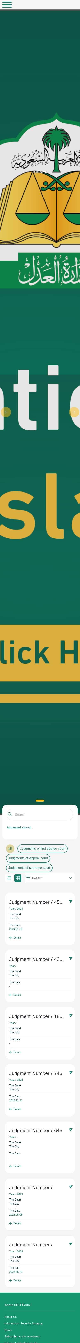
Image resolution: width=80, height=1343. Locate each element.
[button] (6, 412)
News (8, 1330)
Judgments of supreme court (29, 868)
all (10, 848)
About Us (11, 1317)
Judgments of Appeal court (28, 858)
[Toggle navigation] (7, 4)
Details (17, 937)
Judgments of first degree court (42, 848)
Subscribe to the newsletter (22, 1336)
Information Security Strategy (24, 1323)
